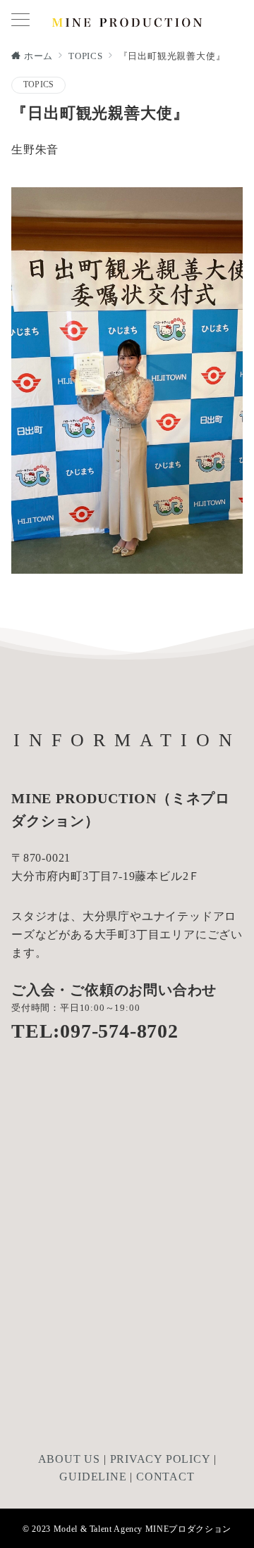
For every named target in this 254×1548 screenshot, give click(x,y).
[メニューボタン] (20, 21)
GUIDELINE (92, 1477)
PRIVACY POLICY (160, 1459)
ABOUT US (69, 1459)
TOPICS (38, 84)
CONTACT (165, 1477)
